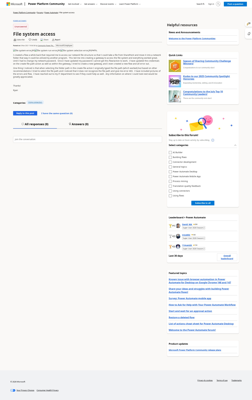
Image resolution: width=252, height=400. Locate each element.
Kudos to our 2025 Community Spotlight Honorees (206, 77)
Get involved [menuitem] (73, 4)
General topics (180, 167)
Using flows (178, 195)
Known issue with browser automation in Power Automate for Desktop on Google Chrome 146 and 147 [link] (200, 281)
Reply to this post (25, 113)
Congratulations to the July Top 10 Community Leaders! (203, 92)
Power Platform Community (46, 4)
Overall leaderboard (227, 257)
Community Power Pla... (46, 46)
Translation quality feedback (187, 186)
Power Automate (51, 12)
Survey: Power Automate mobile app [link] (190, 298)
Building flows (180, 157)
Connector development (184, 162)
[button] (200, 4)
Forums (40, 12)
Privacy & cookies (205, 380)
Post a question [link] (235, 4)
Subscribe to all (203, 203)
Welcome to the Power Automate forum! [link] (192, 330)
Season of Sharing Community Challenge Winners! (207, 62)
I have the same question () (57, 113)
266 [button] (196, 224)
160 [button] (194, 235)
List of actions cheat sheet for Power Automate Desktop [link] (201, 323)
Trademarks (236, 380)
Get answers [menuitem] (89, 4)
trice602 (186, 234)
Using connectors (35, 102)
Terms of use (222, 380)
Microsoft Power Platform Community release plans (195, 350)
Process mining (180, 181)
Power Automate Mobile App (187, 176)
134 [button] (196, 245)
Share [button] (46, 40)
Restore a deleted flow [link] (182, 317)
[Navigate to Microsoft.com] (14, 4)
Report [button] (57, 40)
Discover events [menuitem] (107, 4)
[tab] (35, 125)
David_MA (187, 224)
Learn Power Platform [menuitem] (128, 4)
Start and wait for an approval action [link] (190, 311)
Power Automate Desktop (185, 171)
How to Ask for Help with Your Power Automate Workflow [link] (202, 304)
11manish (187, 245)
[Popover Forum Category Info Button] (213, 140)
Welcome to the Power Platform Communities (192, 38)
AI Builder (178, 152)
